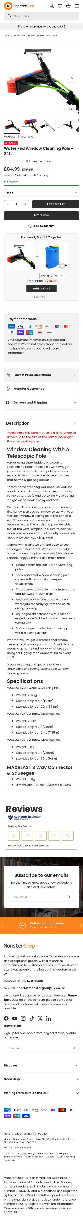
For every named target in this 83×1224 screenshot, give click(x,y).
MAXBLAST (10, 136)
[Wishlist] (60, 6)
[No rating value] (15, 160)
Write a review (42, 161)
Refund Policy (45, 1153)
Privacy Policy (64, 1153)
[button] (68, 6)
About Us (9, 1153)
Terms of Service (13, 1156)
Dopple (50, 1156)
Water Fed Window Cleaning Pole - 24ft (35, 36)
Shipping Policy (26, 1153)
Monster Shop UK (22, 1147)
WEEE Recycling (66, 1156)
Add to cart (56, 204)
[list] (41, 78)
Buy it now (41, 215)
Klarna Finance (34, 1156)
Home (7, 36)
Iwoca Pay (9, 1159)
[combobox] (41, 16)
